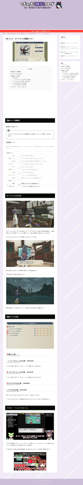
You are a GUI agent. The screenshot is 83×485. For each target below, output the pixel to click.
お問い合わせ (48, 481)
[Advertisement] (41, 20)
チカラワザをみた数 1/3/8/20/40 (20, 83)
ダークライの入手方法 (16, 73)
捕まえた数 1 (16, 77)
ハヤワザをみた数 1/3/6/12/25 (19, 84)
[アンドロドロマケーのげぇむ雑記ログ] (41, 5)
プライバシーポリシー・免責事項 (38, 481)
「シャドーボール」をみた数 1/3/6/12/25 (22, 79)
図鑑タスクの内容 (15, 76)
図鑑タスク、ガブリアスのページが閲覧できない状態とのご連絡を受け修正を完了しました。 (69, 48)
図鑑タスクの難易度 (16, 71)
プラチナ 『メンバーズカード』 (19, 87)
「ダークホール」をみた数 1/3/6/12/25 (21, 81)
